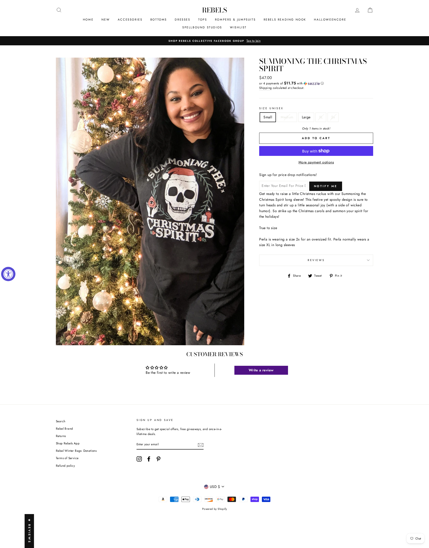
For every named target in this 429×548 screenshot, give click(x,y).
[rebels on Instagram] (139, 459)
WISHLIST (238, 27)
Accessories (130, 19)
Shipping (265, 88)
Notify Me (325, 186)
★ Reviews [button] (29, 531)
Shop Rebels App (68, 443)
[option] (214, 40)
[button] (316, 83)
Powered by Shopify (214, 509)
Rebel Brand (64, 428)
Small (267, 117)
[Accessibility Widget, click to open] (8, 274)
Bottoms (158, 19)
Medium (287, 117)
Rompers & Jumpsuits (235, 19)
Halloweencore (330, 19)
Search (60, 421)
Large (306, 117)
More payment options (316, 162)
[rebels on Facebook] (148, 459)
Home (88, 19)
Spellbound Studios (202, 27)
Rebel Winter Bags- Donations (76, 450)
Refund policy (65, 465)
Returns (61, 436)
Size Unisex (271, 108)
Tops (202, 19)
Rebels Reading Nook (285, 19)
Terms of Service (67, 458)
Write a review (261, 370)
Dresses (182, 19)
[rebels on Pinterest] (158, 459)
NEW (105, 19)
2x (333, 117)
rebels (214, 10)
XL (321, 117)
